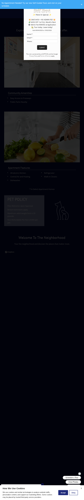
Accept (63, 493)
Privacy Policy (33, 56)
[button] (81, 4)
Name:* (29, 34)
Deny (73, 493)
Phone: (29, 41)
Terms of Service (45, 56)
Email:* (29, 38)
